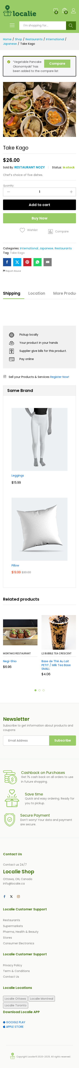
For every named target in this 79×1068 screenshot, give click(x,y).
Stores (7, 938)
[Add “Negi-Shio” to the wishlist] (29, 647)
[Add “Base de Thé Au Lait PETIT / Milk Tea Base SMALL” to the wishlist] (67, 647)
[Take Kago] (7, 262)
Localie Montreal (41, 999)
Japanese (46, 248)
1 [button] (35, 690)
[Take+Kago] (17, 262)
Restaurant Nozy (29, 167)
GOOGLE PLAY (15, 1022)
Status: (57, 167)
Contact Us (11, 977)
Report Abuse (13, 271)
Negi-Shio (10, 661)
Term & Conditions (16, 971)
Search (71, 25)
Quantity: (8, 185)
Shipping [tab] (11, 293)
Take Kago (17, 253)
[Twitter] (11, 897)
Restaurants (63, 248)
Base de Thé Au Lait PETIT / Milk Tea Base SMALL (56, 665)
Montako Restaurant (17, 653)
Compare (57, 63)
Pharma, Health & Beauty (20, 932)
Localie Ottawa (15, 999)
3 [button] (44, 690)
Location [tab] (36, 293)
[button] (58, 231)
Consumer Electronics (18, 943)
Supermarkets (13, 926)
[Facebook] (4, 897)
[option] (20, 645)
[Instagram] (18, 896)
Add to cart (39, 204)
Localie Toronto (16, 1005)
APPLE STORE (14, 1027)
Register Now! (59, 377)
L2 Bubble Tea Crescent (57, 653)
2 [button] (39, 690)
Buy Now (39, 218)
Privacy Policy (12, 965)
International (29, 248)
